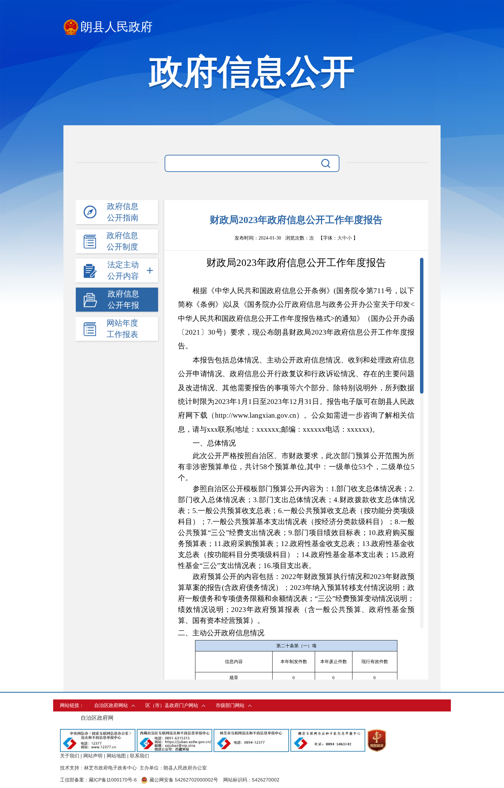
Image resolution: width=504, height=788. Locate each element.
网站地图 (116, 755)
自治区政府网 (97, 718)
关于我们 (69, 755)
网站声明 (93, 755)
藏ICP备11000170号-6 (113, 780)
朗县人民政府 (117, 27)
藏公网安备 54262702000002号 (183, 780)
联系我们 (139, 755)
